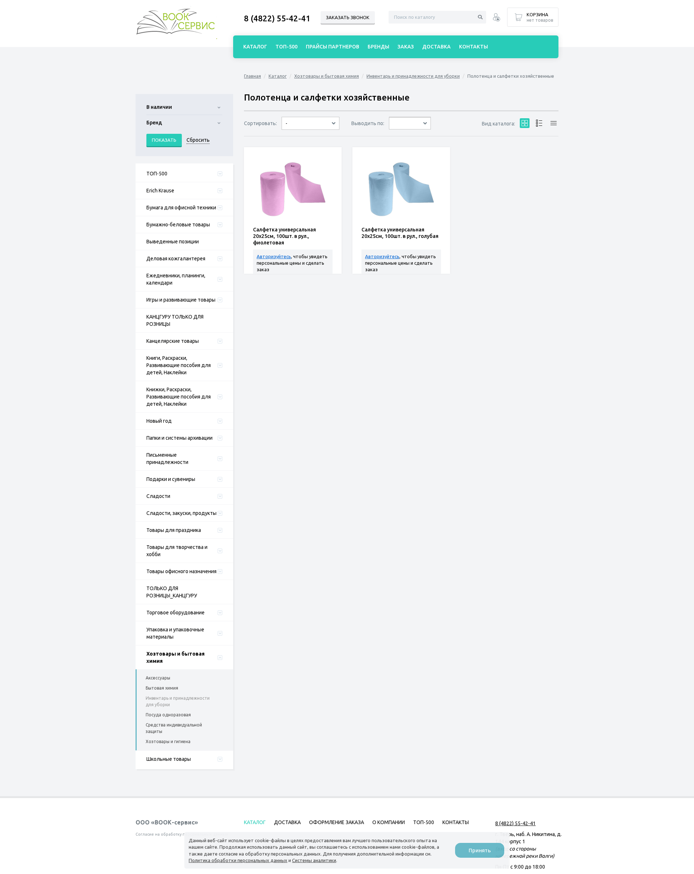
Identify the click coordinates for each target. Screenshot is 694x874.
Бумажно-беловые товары (178, 224)
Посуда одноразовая (168, 714)
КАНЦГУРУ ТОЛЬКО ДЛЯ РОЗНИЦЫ (175, 320)
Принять (479, 850)
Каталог (278, 75)
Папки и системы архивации (179, 438)
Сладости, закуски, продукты (181, 513)
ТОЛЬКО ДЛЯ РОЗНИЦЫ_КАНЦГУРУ (171, 591)
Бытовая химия (162, 688)
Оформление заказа (336, 822)
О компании (388, 822)
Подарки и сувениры (170, 479)
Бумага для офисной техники (181, 207)
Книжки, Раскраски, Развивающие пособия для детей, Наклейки (178, 397)
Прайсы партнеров (332, 47)
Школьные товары (168, 759)
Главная (252, 75)
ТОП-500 (156, 173)
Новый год (159, 421)
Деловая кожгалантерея (175, 258)
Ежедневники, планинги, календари (175, 279)
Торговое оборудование (175, 612)
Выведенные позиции (172, 241)
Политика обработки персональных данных (238, 860)
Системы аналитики (314, 860)
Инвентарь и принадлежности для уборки (178, 701)
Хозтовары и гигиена (168, 741)
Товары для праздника (173, 530)
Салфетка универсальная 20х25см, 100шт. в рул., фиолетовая (284, 236)
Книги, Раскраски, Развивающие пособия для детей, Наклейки (178, 365)
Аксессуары (158, 677)
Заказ (406, 47)
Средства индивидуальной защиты (174, 728)
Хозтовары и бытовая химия (175, 657)
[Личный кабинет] (496, 18)
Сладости (158, 496)
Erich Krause (160, 190)
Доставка (436, 47)
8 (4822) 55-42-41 (277, 18)
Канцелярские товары (172, 341)
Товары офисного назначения (181, 571)
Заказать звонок (347, 17)
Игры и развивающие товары (180, 300)
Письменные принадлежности (167, 458)
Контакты (473, 47)
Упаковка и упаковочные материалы (175, 633)
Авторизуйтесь (274, 256)
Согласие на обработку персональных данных (182, 834)
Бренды (378, 47)
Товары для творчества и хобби (176, 550)
